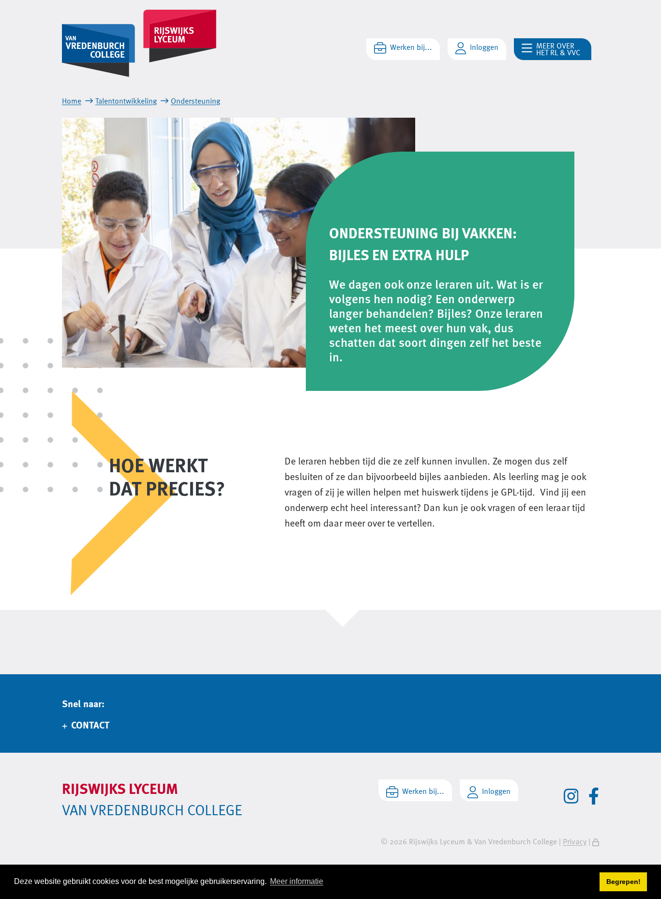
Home (71, 101)
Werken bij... (411, 47)
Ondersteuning (195, 101)
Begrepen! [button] (623, 881)
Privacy (574, 841)
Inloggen (484, 47)
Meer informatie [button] (296, 881)
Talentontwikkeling (126, 101)
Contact (90, 724)
